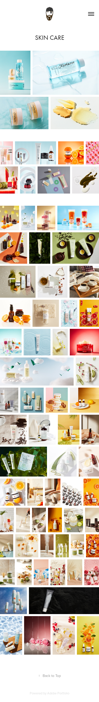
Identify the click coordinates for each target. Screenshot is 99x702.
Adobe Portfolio (58, 693)
